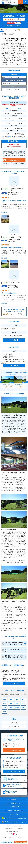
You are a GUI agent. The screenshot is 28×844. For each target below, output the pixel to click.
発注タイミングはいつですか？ (13, 746)
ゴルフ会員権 (4, 33)
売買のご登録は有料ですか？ (12, 744)
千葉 (11, 699)
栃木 (11, 703)
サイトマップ (20, 828)
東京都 (13, 33)
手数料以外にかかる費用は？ (12, 767)
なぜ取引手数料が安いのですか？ (13, 765)
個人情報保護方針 (17, 826)
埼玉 (17, 699)
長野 (4, 707)
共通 (4, 711)
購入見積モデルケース (14, 779)
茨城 (4, 703)
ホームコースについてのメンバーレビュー (14, 785)
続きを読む (4, 212)
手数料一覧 (10, 136)
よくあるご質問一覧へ (14, 771)
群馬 (17, 703)
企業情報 (8, 826)
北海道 (17, 707)
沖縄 (23, 707)
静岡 (11, 707)
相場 (9, 33)
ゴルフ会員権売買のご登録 (13, 160)
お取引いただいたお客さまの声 (13, 791)
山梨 (23, 703)
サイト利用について (9, 828)
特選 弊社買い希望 (14, 726)
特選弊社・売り (14, 722)
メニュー (25, 3)
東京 (23, 699)
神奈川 (4, 699)
